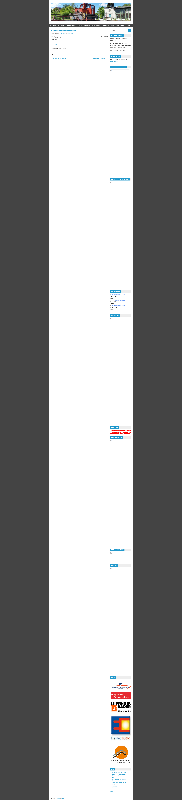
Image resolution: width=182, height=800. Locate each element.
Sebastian (70, 33)
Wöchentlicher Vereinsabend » (100, 58)
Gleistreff (114, 781)
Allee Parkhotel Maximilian (119, 772)
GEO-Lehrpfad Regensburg (119, 779)
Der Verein (61, 25)
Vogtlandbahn (115, 787)
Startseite (53, 25)
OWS (113, 784)
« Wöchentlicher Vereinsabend (58, 58)
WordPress (57, 798)
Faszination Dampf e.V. (118, 776)
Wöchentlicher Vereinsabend (119, 294)
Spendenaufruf (96, 25)
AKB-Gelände (54, 44)
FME (113, 777)
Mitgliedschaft (114, 61)
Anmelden (112, 791)
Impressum (106, 25)
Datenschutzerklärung (117, 25)
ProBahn (114, 786)
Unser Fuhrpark (71, 25)
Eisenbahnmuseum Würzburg (119, 774)
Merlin (63, 798)
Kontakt (129, 25)
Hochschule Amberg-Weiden (119, 782)
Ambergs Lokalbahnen (84, 25)
